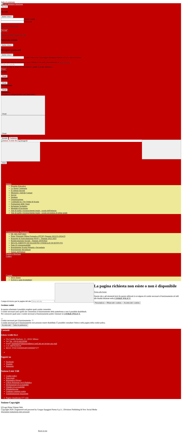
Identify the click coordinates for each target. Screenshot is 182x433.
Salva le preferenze (20, 325)
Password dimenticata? (10, 26)
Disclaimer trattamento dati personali (15, 412)
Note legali (10, 378)
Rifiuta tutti (114, 303)
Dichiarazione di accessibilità (17, 385)
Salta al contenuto (8, 2)
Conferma (13, 138)
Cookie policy (11, 376)
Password (28, 22)
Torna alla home (100, 292)
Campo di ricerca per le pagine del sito (16, 301)
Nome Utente (29, 19)
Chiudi (4, 76)
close (4, 163)
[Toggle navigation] (20, 152)
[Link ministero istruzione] (12, 4)
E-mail (27, 57)
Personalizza (99, 303)
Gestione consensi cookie (16, 391)
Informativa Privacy (13, 380)
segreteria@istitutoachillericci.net (34, 344)
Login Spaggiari (64, 62)
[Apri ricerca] (161, 149)
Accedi (4, 7)
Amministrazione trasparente (17, 394)
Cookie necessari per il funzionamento (16, 320)
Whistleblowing (12, 389)
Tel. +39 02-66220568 (18, 341)
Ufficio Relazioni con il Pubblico (19, 382)
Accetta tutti (132, 303)
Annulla (4, 138)
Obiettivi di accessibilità (15, 387)
